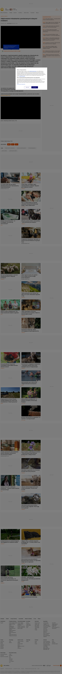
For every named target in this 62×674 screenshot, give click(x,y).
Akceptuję (34, 87)
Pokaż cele (27, 87)
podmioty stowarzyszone (32, 71)
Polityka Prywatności (22, 76)
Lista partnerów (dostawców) (21, 84)
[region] (31, 78)
